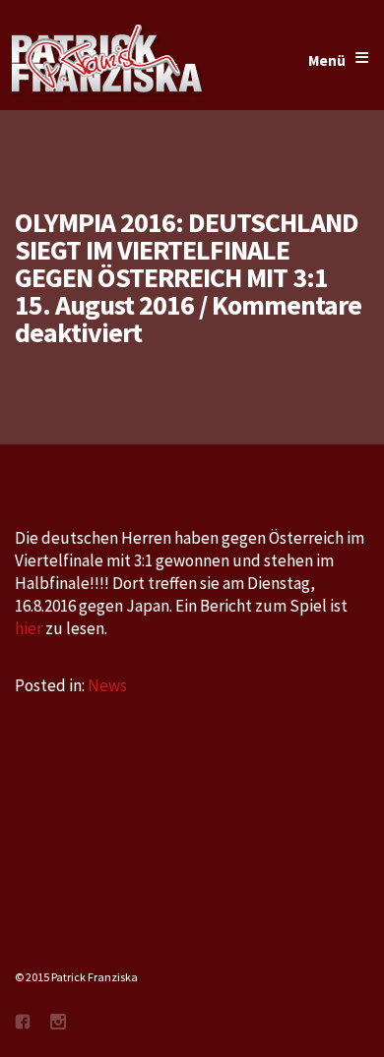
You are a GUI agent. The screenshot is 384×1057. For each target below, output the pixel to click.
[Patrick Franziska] (108, 61)
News (107, 685)
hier (30, 628)
